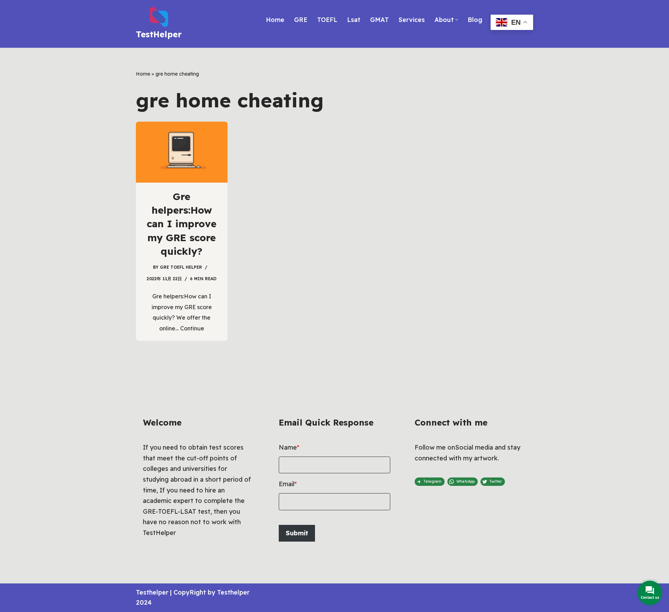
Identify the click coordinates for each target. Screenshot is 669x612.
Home (275, 20)
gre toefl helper (181, 267)
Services (412, 20)
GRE (300, 20)
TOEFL (327, 20)
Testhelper (152, 592)
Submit (297, 533)
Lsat (353, 20)
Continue (192, 328)
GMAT (379, 20)
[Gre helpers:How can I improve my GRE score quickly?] (182, 152)
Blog (475, 20)
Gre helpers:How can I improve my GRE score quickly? (181, 223)
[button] (456, 19)
